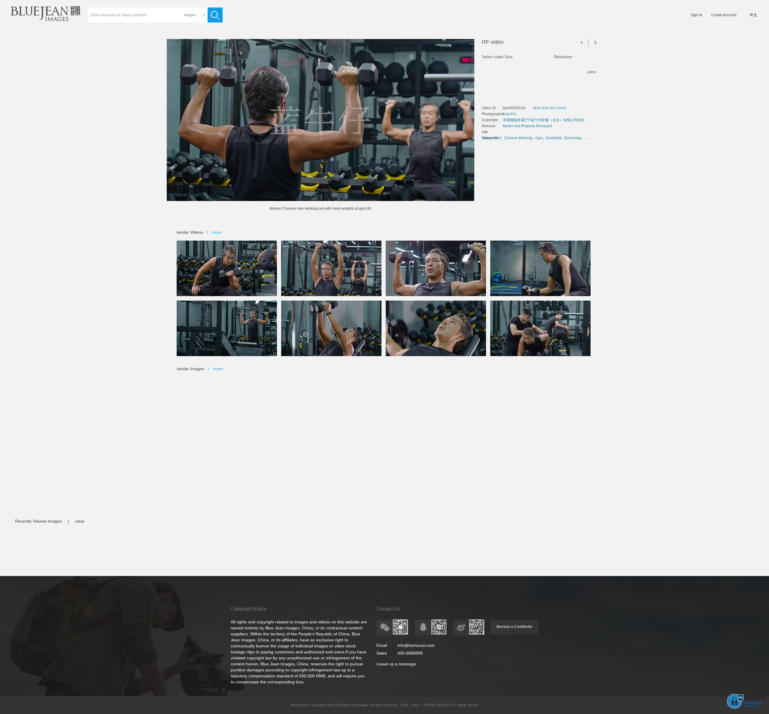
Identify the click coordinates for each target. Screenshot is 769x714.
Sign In (696, 15)
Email (381, 645)
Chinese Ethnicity (518, 138)
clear (79, 521)
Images (190, 15)
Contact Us (388, 608)
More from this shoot (549, 108)
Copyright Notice (248, 608)
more (217, 232)
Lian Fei (509, 114)
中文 (753, 15)
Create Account (723, 15)
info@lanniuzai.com (416, 645)
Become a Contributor (514, 627)
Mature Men (491, 138)
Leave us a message (396, 664)
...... (589, 138)
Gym (539, 138)
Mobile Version (467, 705)
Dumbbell (553, 138)
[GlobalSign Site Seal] (745, 707)
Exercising (572, 138)
